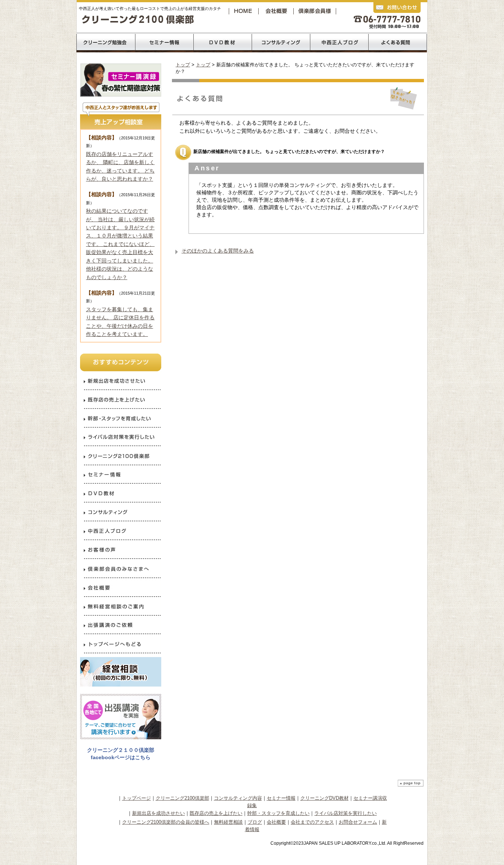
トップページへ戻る (244, 11)
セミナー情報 (281, 798)
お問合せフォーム (358, 822)
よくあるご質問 (398, 42)
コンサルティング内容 (238, 798)
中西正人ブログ (339, 42)
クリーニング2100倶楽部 (316, 11)
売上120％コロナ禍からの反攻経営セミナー (164, 42)
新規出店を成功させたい (158, 813)
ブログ (255, 822)
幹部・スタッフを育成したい (278, 813)
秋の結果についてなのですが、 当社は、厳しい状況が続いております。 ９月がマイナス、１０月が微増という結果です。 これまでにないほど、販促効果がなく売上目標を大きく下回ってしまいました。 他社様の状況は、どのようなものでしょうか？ (120, 244)
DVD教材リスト (222, 42)
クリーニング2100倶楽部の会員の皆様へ (165, 822)
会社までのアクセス (312, 822)
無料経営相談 (228, 822)
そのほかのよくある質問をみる (218, 251)
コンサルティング (281, 42)
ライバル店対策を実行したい (345, 813)
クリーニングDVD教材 (324, 798)
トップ (183, 64)
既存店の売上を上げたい (216, 813)
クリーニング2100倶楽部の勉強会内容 (105, 42)
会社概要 (277, 11)
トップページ (136, 798)
